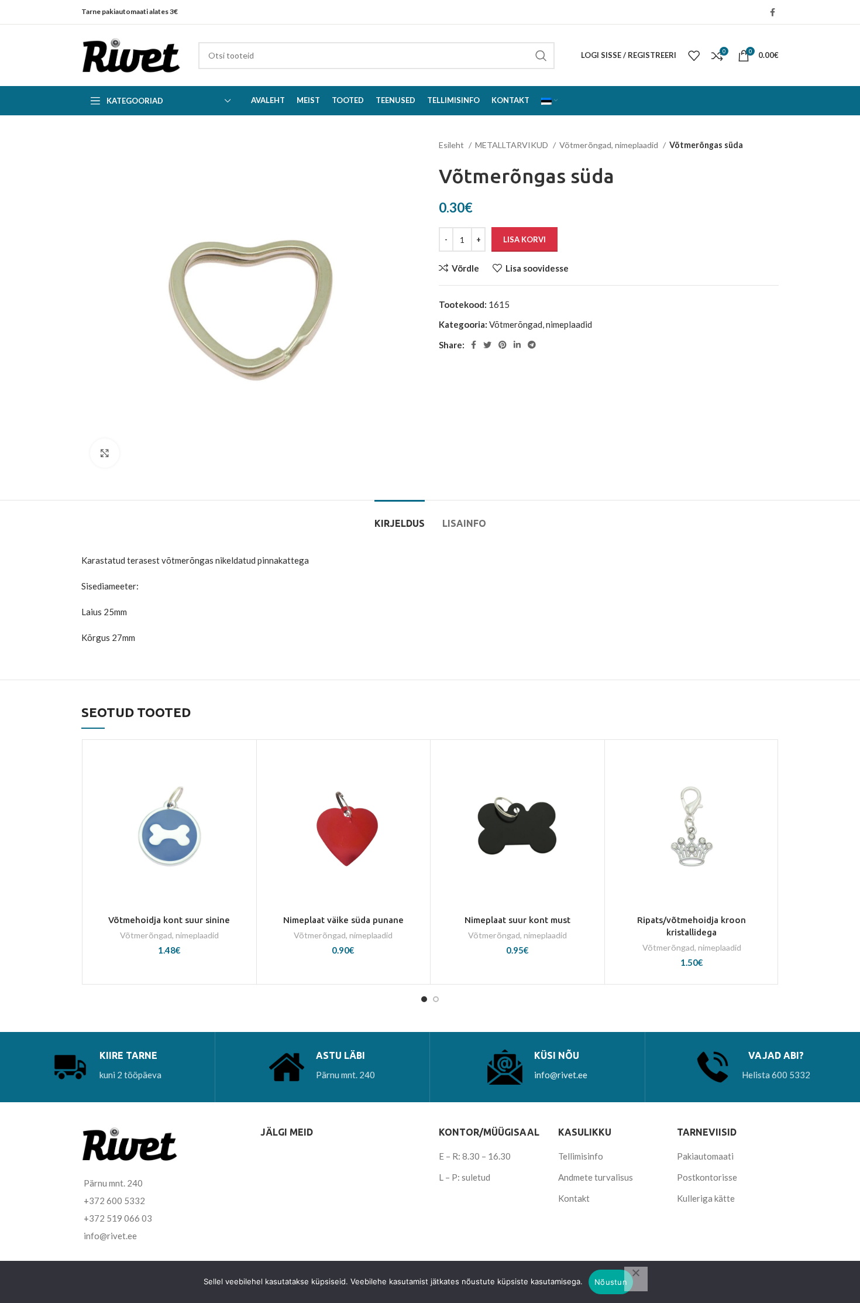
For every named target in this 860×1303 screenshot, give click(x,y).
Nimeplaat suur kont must (517, 920)
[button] (241, 791)
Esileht (452, 145)
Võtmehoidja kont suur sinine (169, 920)
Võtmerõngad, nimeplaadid (609, 145)
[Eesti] (549, 100)
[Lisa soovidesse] (241, 765)
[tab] (399, 518)
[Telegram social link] (531, 344)
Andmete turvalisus (595, 1177)
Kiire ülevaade (241, 817)
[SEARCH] (541, 55)
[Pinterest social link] (502, 344)
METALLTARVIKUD (512, 145)
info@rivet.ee (560, 1074)
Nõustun (610, 1282)
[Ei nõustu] (636, 1279)
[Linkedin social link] (517, 344)
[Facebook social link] (772, 12)
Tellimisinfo (580, 1156)
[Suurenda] (104, 453)
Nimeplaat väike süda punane (343, 920)
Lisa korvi (524, 239)
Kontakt (574, 1198)
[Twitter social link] (487, 344)
